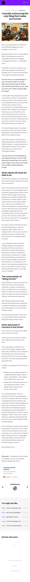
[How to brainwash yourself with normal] (15, 508)
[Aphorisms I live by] (15, 517)
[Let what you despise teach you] (15, 512)
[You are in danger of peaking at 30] (15, 521)
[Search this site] (24, 2)
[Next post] (27, 487)
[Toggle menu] (27, 2)
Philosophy (22, 10)
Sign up (15, 565)
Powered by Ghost (15, 571)
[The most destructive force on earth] (15, 526)
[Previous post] (3, 487)
